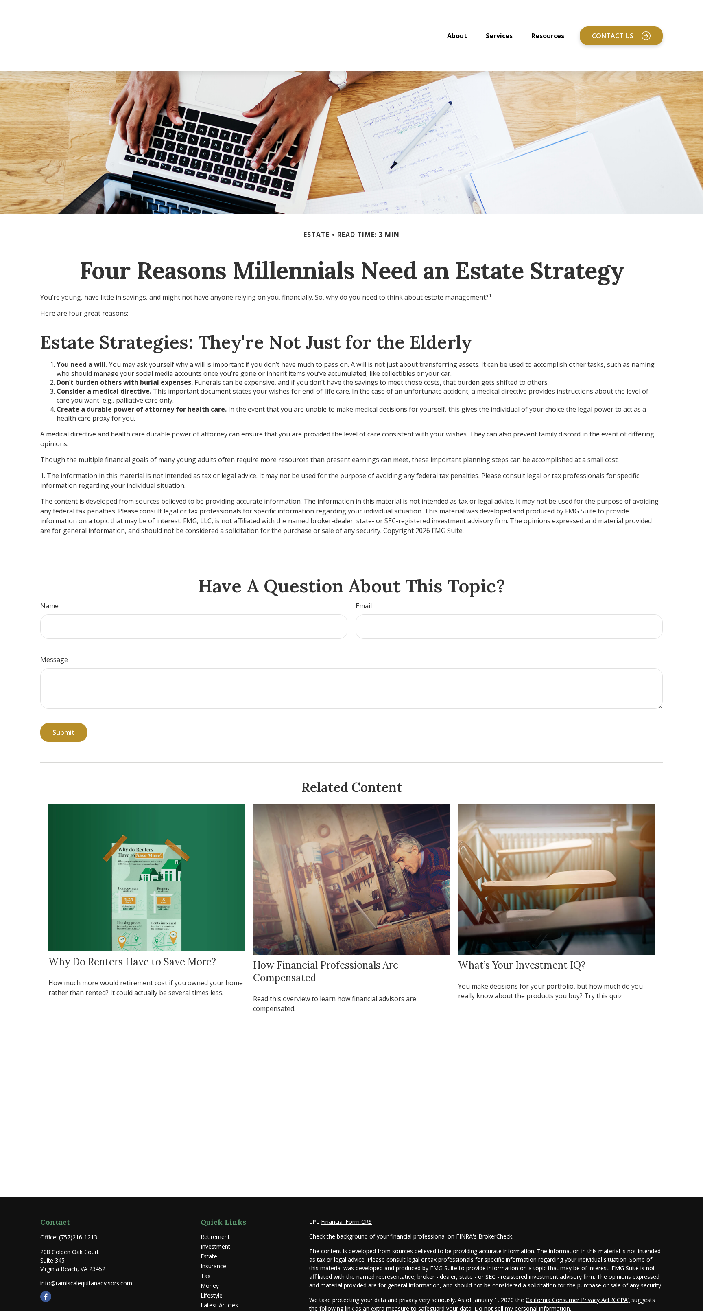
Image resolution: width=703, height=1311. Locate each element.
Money (210, 1285)
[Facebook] (45, 1296)
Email (364, 605)
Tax (205, 1276)
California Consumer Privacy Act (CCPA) (578, 1300)
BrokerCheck (495, 1236)
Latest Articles (219, 1305)
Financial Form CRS (346, 1222)
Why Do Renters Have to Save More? (132, 962)
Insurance (213, 1266)
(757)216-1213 (78, 1237)
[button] (457, 36)
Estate (209, 1256)
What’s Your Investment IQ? (521, 965)
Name (49, 605)
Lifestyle (212, 1295)
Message (54, 659)
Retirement (215, 1237)
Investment (215, 1246)
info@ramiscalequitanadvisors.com (86, 1283)
